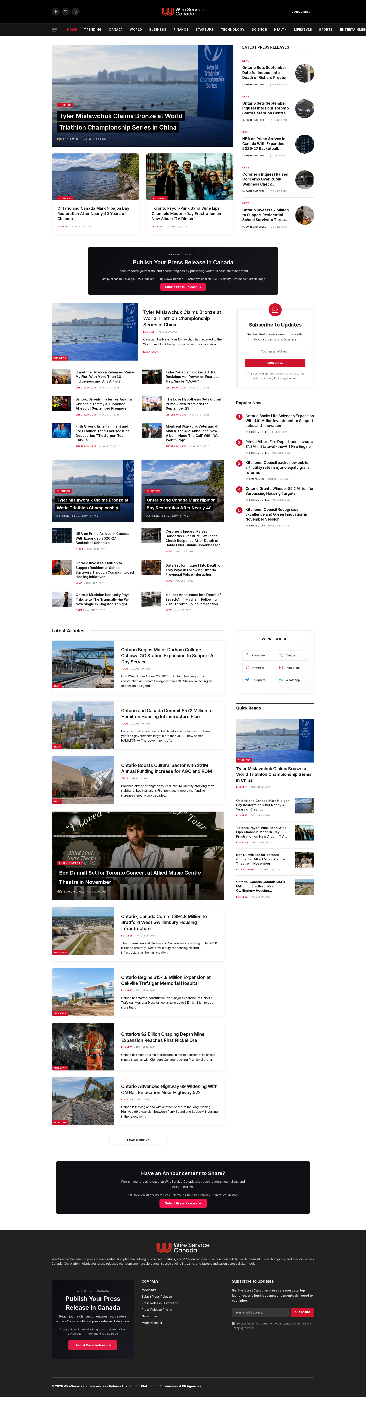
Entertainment (86, 387)
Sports (326, 29)
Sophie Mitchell (73, 139)
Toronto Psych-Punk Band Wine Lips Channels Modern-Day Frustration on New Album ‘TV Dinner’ (186, 213)
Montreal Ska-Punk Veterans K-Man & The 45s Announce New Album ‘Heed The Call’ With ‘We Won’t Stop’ (192, 433)
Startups (205, 29)
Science (259, 29)
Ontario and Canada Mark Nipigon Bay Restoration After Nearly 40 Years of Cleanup (93, 213)
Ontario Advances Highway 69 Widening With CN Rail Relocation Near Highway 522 (169, 1089)
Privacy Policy (273, 378)
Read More (151, 352)
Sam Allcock (257, 479)
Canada (116, 29)
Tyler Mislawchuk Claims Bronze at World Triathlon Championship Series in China (182, 318)
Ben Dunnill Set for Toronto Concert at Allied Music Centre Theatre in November (260, 859)
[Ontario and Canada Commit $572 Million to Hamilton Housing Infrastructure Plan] (83, 725)
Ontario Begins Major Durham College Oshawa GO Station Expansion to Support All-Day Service (169, 655)
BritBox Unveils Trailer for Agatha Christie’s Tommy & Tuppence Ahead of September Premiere (104, 404)
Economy (159, 198)
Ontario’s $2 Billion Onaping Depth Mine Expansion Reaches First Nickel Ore (163, 1037)
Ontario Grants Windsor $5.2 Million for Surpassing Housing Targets (279, 491)
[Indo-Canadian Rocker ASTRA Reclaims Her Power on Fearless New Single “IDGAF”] (151, 376)
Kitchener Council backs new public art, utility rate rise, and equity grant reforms (277, 467)
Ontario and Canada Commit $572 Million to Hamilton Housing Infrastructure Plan (167, 713)
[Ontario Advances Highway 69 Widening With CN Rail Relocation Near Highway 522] (83, 1101)
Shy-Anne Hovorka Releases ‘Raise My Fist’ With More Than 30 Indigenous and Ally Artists (105, 377)
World (136, 29)
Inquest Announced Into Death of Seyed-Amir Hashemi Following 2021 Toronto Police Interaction (193, 599)
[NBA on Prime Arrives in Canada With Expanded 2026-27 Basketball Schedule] (304, 144)
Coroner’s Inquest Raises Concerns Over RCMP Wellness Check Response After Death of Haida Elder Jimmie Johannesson (265, 179)
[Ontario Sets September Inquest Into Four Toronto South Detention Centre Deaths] (304, 108)
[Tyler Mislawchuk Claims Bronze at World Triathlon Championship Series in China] (142, 96)
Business (157, 29)
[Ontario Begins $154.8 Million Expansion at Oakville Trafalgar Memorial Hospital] (83, 992)
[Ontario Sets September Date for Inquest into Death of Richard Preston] (304, 73)
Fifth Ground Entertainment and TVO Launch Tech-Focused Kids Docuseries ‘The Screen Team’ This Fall (102, 433)
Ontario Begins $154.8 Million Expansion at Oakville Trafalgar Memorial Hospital (166, 980)
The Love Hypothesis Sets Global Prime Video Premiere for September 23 (193, 404)
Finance (181, 29)
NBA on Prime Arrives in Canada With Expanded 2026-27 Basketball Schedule (264, 144)
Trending (93, 29)
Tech (57, 685)
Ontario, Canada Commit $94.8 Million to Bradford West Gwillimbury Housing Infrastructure (164, 922)
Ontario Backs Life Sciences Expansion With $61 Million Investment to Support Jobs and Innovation (279, 421)
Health (280, 29)
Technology (233, 29)
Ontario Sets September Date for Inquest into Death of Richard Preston (265, 72)
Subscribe (301, 11)
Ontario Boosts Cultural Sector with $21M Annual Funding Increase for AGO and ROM (166, 768)
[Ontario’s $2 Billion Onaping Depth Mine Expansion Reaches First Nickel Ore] (83, 1046)
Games (80, 610)
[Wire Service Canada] (183, 11)
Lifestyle (303, 29)
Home (72, 29)
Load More (136, 1140)
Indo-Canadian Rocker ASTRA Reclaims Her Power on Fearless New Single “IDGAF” (192, 377)
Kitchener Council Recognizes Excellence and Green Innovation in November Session (276, 514)
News (245, 61)
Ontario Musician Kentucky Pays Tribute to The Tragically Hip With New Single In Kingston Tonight (104, 599)
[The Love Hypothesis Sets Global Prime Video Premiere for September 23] (151, 403)
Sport (246, 132)
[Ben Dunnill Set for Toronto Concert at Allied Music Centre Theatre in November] (138, 856)
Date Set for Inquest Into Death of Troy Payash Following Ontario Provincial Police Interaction (193, 570)
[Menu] (54, 29)
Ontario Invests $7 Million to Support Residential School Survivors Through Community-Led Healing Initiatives (266, 215)
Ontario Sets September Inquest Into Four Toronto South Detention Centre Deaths (265, 108)
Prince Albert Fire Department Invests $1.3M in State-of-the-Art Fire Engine (279, 444)
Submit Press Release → (183, 287)
